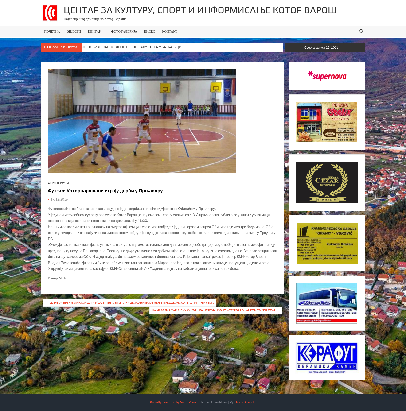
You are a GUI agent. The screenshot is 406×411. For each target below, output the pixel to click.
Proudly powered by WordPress (173, 402)
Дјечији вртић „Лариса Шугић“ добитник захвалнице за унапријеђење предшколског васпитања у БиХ (132, 302)
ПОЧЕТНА (52, 31)
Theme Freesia (244, 402)
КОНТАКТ (169, 31)
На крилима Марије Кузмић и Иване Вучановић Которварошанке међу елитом (213, 310)
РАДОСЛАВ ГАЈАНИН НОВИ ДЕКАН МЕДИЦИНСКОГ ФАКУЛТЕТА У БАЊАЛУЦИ (117, 47)
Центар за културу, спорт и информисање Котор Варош (200, 9)
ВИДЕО (149, 31)
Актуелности (58, 183)
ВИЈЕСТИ (74, 31)
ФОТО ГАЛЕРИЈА (124, 31)
